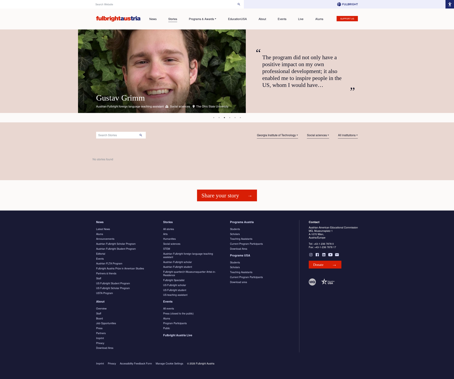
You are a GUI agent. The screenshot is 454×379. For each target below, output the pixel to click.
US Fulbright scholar (174, 285)
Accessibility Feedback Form (136, 363)
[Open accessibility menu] (449, 4)
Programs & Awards (201, 19)
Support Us (347, 18)
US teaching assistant (175, 295)
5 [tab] (235, 117)
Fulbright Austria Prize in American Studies (120, 268)
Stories (172, 19)
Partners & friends (106, 273)
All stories (168, 229)
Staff (98, 278)
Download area (238, 282)
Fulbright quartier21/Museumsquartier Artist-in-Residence (189, 273)
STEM (166, 248)
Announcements (105, 238)
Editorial (100, 253)
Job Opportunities (106, 323)
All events (168, 308)
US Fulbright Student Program (113, 283)
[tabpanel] (227, 71)
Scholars (235, 234)
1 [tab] (213, 117)
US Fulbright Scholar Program (113, 288)
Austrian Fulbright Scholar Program (116, 243)
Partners (101, 333)
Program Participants (175, 323)
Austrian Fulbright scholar (177, 262)
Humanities (169, 238)
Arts (165, 234)
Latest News (103, 229)
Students (235, 229)
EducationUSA (237, 19)
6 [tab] (240, 117)
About (262, 19)
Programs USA (240, 255)
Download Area (238, 248)
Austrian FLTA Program (109, 263)
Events (282, 19)
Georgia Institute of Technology (276, 135)
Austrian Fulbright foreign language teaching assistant (188, 255)
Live (300, 19)
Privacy (100, 343)
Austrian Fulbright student (177, 267)
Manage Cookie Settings (169, 363)
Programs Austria (242, 222)
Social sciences (317, 135)
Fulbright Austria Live (177, 335)
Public (166, 328)
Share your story (220, 195)
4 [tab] (229, 117)
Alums (319, 19)
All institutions (347, 135)
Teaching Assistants (241, 238)
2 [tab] (219, 117)
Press (99, 328)
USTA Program (104, 293)
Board (99, 318)
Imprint (100, 338)
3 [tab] (224, 117)
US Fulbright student (174, 290)
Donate (318, 265)
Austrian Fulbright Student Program (116, 248)
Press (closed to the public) (178, 313)
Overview (101, 308)
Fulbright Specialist (173, 280)
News (153, 19)
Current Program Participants (246, 243)
